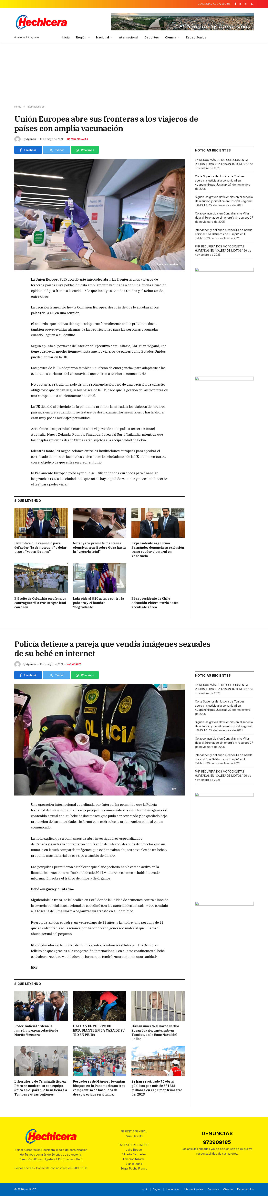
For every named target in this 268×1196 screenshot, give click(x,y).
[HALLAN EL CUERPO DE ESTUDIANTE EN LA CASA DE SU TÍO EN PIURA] (100, 1006)
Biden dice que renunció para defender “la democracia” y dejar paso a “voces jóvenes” (40, 547)
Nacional (102, 37)
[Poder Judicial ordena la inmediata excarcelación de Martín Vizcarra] (41, 1006)
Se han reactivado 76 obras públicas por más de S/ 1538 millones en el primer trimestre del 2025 (156, 1087)
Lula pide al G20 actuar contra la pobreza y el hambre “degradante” (98, 603)
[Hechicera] (41, 22)
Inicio (66, 37)
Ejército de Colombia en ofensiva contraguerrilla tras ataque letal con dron (40, 603)
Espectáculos (196, 37)
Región (81, 37)
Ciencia (170, 37)
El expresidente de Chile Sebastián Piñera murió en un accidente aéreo (154, 603)
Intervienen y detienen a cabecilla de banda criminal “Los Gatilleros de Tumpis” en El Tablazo (223, 234)
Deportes (151, 37)
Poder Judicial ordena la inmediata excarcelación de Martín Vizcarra (36, 1030)
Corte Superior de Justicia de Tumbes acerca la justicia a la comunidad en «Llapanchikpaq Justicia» (219, 180)
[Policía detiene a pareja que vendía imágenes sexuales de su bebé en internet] (99, 740)
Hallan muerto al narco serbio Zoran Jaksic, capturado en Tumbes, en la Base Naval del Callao (155, 1032)
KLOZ (32, 1189)
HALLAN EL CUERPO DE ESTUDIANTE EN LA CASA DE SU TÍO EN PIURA (99, 1030)
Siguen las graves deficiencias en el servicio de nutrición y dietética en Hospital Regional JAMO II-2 (224, 201)
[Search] (252, 4)
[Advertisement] (134, 74)
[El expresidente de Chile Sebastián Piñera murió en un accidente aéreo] (158, 578)
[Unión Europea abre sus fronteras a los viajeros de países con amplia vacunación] (99, 214)
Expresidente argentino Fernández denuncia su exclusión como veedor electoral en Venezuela (157, 549)
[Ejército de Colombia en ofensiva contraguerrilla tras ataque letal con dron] (41, 578)
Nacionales (74, 664)
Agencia (31, 139)
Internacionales (77, 139)
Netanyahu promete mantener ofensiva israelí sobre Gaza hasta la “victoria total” (99, 547)
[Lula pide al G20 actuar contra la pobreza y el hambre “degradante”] (100, 578)
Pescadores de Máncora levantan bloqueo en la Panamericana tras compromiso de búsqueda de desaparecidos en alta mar (99, 1087)
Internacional (128, 37)
